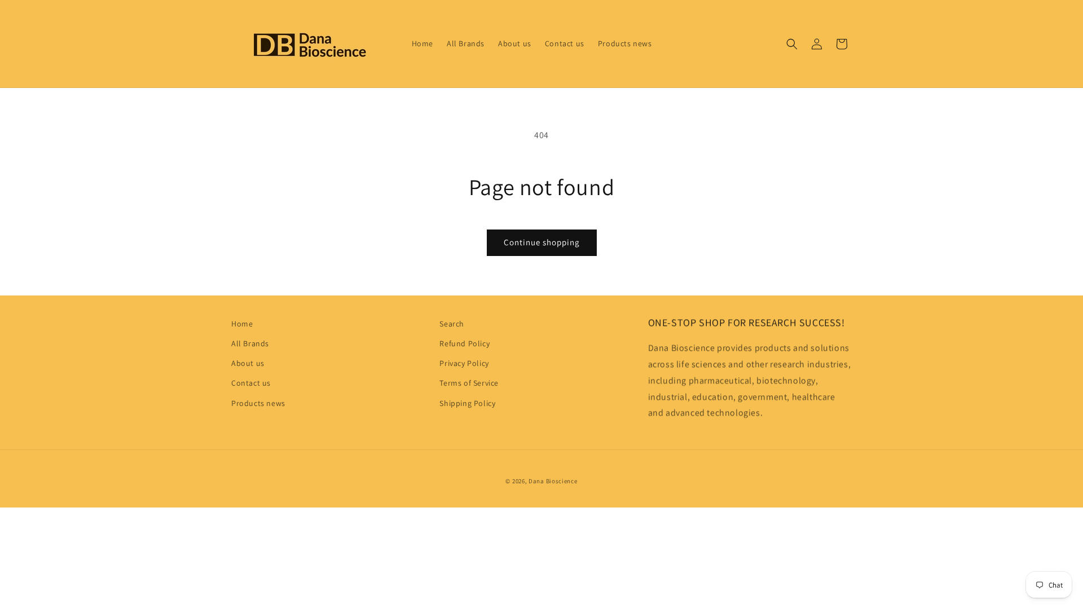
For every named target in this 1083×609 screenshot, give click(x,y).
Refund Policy (464, 343)
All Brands (250, 343)
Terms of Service (469, 383)
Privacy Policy (463, 363)
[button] (792, 44)
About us (248, 363)
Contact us (251, 383)
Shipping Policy (467, 403)
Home (242, 324)
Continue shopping (542, 242)
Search (451, 324)
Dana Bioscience (553, 481)
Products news (258, 403)
